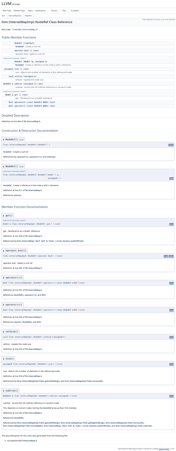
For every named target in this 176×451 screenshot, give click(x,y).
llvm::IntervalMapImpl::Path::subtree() (134, 425)
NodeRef (28, 16)
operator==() (36, 156)
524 (20, 413)
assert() (17, 195)
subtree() (51, 156)
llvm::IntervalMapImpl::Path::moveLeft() (84, 381)
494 (19, 121)
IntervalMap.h (33, 121)
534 (20, 317)
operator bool (21, 50)
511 (20, 190)
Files (64, 11)
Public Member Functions (151, 19)
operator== (19, 102)
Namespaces (40, 11)
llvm (3, 16)
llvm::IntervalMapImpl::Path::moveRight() (23, 425)
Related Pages (19, 11)
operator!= (19, 106)
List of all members (168, 19)
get (16, 95)
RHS (45, 102)
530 (20, 236)
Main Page (7, 11)
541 (20, 290)
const (36, 50)
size (16, 69)
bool (11, 102)
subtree (18, 84)
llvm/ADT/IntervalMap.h (25, 29)
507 (20, 268)
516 (20, 376)
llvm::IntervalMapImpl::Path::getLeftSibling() (38, 381)
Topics (30, 11)
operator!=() (22, 156)
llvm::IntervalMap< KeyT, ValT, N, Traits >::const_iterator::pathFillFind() (50, 241)
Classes (54, 11)
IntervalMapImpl (15, 16)
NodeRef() (19, 295)
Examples (75, 11)
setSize (18, 76)
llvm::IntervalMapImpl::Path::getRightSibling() (83, 422)
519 (20, 349)
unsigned (39, 61)
